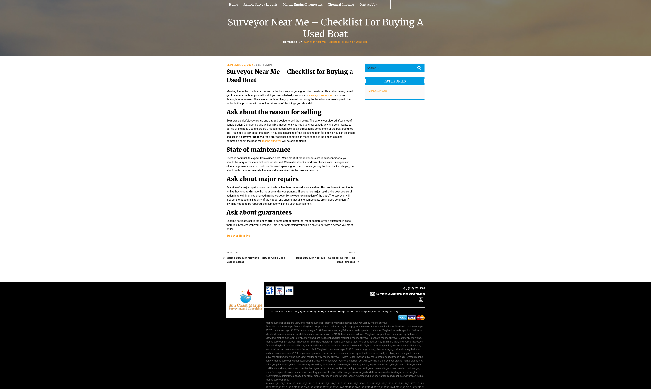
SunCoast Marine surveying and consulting (296, 311)
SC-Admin (265, 64)
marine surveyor (271, 140)
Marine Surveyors (378, 90)
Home (230, 4)
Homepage (290, 41)
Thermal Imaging (308, 4)
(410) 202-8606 (416, 287)
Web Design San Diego (388, 311)
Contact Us (326, 4)
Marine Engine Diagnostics (280, 4)
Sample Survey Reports (249, 4)
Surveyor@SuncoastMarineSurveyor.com (400, 293)
